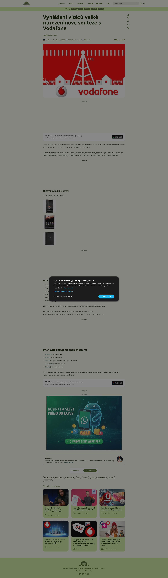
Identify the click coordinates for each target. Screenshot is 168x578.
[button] (84, 291)
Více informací (68, 288)
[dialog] (84, 289)
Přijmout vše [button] (106, 296)
